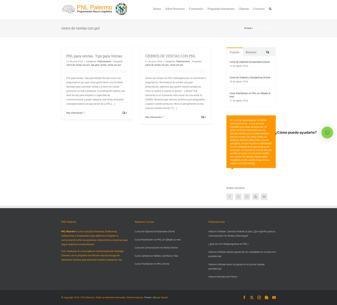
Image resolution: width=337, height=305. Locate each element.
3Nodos (147, 297)
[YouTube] (264, 196)
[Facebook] (229, 196)
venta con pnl (114, 64)
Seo (155, 297)
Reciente (251, 52)
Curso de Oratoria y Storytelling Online (250, 77)
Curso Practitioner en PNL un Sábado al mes (250, 95)
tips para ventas (98, 64)
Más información (74, 112)
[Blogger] (255, 196)
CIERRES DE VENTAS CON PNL (170, 56)
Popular (235, 52)
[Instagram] (247, 196)
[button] (270, 8)
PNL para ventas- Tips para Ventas (94, 56)
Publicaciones (104, 61)
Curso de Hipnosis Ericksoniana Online (250, 62)
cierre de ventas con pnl (78, 64)
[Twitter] (238, 196)
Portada (247, 28)
